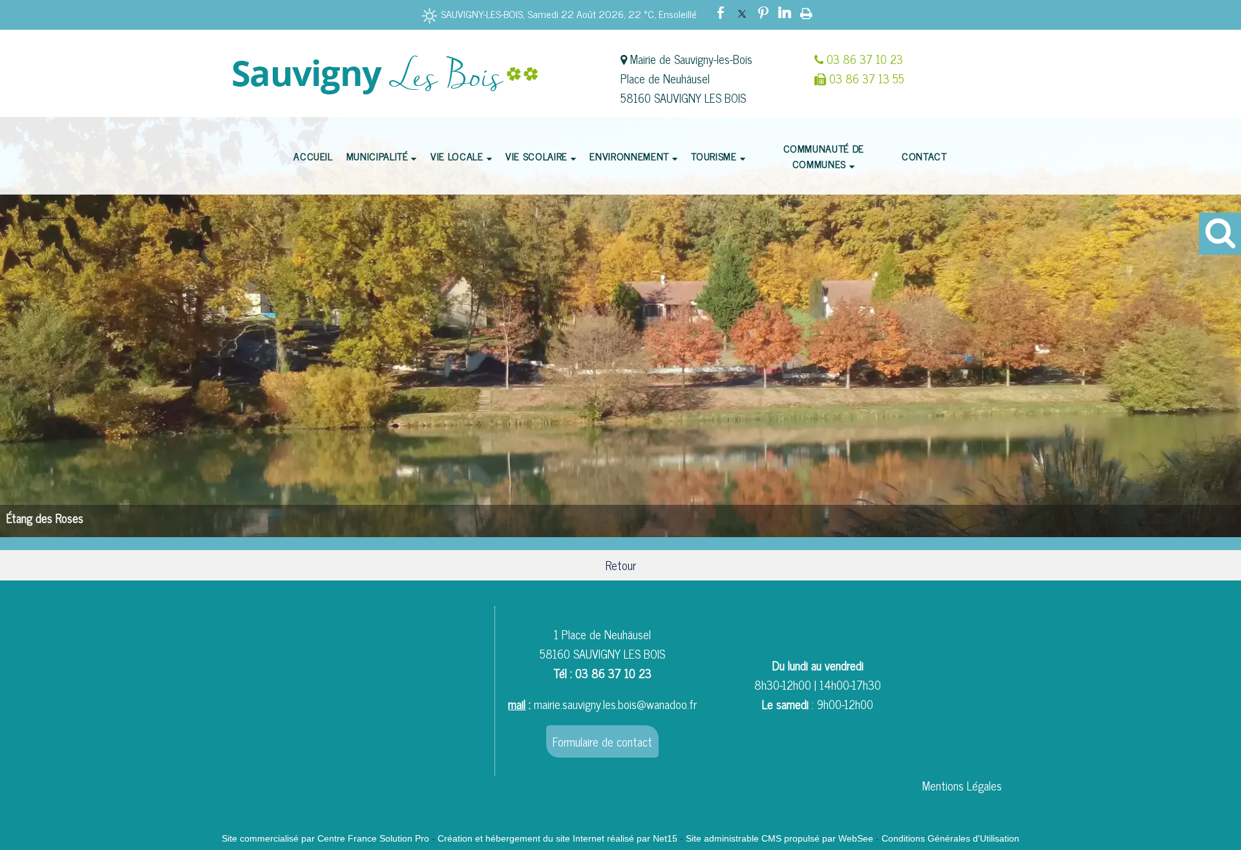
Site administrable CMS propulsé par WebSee (779, 838)
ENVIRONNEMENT (628, 155)
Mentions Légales (962, 785)
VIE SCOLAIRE (536, 155)
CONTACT (924, 155)
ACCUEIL (312, 155)
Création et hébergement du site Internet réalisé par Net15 (557, 838)
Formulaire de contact (602, 741)
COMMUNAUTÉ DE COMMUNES (823, 156)
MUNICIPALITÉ (377, 155)
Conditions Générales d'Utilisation (950, 838)
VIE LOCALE (456, 155)
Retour (621, 565)
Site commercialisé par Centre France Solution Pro (325, 838)
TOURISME (713, 155)
